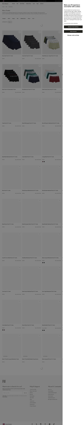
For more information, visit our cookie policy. (71, 23)
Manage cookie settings (73, 35)
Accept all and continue (73, 26)
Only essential (73, 31)
